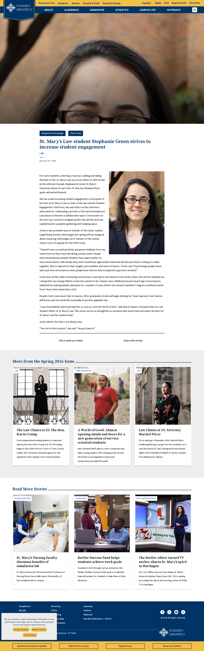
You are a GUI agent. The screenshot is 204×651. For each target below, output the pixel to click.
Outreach (173, 10)
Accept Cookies (21, 629)
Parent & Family (111, 3)
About (48, 10)
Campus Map (57, 619)
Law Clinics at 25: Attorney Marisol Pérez (160, 432)
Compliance (25, 606)
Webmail (88, 614)
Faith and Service (84, 371)
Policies (87, 610)
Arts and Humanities (146, 498)
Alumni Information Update (32, 646)
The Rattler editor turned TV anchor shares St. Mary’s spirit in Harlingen (163, 562)
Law (42, 153)
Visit (166, 3)
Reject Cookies (39, 629)
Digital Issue (125, 646)
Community (81, 498)
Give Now (194, 3)
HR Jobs (22, 610)
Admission (97, 10)
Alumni (76, 3)
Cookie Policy (30, 635)
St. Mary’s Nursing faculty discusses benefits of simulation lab (37, 562)
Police (54, 610)
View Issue (75, 133)
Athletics (122, 10)
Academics (71, 10)
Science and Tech (22, 498)
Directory (56, 606)
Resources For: (47, 3)
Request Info (179, 3)
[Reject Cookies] (54, 615)
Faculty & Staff (91, 3)
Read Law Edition (172, 646)
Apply (158, 3)
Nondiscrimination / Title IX (97, 619)
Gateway (88, 606)
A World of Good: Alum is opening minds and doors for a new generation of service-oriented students (101, 436)
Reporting (56, 614)
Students (63, 3)
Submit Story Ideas (78, 646)
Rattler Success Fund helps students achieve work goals (100, 560)
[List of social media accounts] (171, 612)
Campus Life (148, 10)
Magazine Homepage (52, 133)
